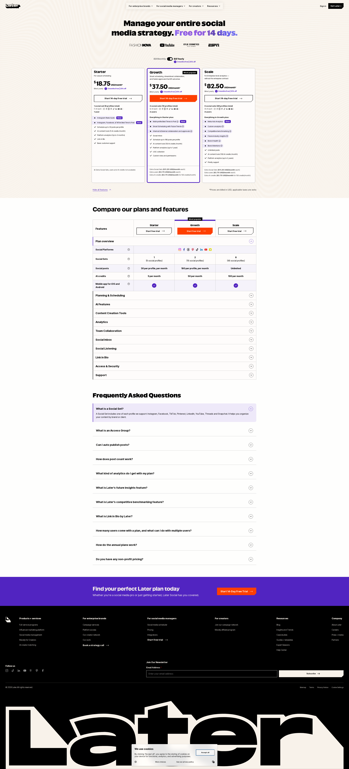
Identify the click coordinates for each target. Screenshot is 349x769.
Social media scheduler (157, 625)
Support (101, 375)
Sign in (323, 6)
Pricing (150, 630)
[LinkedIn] (18, 670)
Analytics (102, 322)
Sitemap (303, 687)
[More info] (177, 121)
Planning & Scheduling (110, 295)
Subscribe (311, 673)
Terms (311, 687)
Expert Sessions (283, 645)
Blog (278, 625)
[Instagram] (6, 670)
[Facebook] (42, 670)
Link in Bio (102, 357)
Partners (335, 640)
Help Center (281, 650)
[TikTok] (12, 670)
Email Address (154, 667)
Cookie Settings (338, 687)
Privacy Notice (322, 687)
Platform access (89, 630)
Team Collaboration (109, 330)
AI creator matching (27, 645)
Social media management (30, 635)
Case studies (281, 635)
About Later (337, 625)
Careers (335, 630)
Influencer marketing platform (31, 630)
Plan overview (105, 241)
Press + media (338, 635)
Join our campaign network (226, 625)
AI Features (103, 304)
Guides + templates (284, 640)
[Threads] (30, 670)
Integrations (152, 635)
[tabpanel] (173, 125)
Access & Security (107, 366)
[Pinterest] (36, 670)
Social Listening (106, 348)
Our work (87, 640)
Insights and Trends (284, 630)
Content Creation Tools (111, 313)
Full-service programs (28, 625)
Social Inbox (104, 339)
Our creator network (91, 635)
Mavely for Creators (27, 640)
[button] (118, 125)
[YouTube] (24, 670)
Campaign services (91, 625)
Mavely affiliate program (225, 630)
